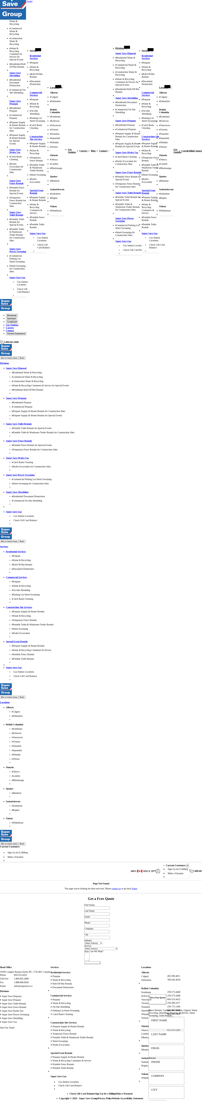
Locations (55, 87)
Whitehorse (56, 210)
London (54, 164)
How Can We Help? (93, 951)
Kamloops (55, 116)
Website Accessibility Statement (127, 1098)
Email (155, 1048)
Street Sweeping (38, 175)
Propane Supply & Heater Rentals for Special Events (37, 415)
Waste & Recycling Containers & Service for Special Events (16, 54)
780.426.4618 (173, 979)
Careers (83, 151)
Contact (103, 151)
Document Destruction (23, 569)
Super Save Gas (17, 277)
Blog (93, 151)
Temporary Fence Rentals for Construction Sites (35, 449)
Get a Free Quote (8, 339)
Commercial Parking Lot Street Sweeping (17, 259)
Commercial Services (36, 93)
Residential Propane (125, 125)
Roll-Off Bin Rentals (22, 564)
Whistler (55, 142)
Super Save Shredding (15, 74)
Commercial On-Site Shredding (27, 500)
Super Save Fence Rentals (16, 182)
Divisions (119, 48)
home (134, 888)
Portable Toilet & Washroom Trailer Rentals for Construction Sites (17, 235)
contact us (116, 888)
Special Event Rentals (36, 191)
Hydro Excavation (21, 633)
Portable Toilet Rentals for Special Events (16, 222)
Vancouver (56, 125)
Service (87, 946)
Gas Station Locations (133, 245)
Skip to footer (26, 1)
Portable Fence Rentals (23, 654)
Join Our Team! (7, 1027)
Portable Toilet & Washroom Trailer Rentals (37, 168)
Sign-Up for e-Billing (105, 1093)
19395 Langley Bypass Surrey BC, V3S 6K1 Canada (25, 972)
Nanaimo (55, 134)
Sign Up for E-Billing (18, 852)
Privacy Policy (105, 1098)
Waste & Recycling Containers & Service (32, 650)
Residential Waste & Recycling (15, 21)
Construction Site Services (36, 137)
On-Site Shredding (21, 590)
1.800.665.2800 (11, 342)
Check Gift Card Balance (135, 250)
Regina (54, 198)
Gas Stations (72, 150)
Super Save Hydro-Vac (17, 458)
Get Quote (92, 963)
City (154, 1089)
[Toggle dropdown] (187, 866)
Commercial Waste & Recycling (15, 31)
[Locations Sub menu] (61, 87)
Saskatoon (55, 193)
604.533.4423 (20, 975)
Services (34, 50)
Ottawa (54, 159)
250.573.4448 (173, 992)
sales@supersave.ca (23, 986)
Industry (88, 940)
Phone (155, 1062)
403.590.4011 (173, 976)
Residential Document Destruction (15, 83)
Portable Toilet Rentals (23, 659)
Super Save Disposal (125, 53)
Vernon (54, 147)
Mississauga (56, 168)
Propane (34, 62)
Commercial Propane (126, 129)
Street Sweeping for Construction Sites (17, 269)
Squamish (55, 138)
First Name (159, 1020)
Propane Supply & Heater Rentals (28, 611)
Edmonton (56, 101)
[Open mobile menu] (108, 150)
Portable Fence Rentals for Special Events (16, 190)
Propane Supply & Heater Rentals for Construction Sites (127, 136)
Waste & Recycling (22, 560)
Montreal (55, 181)
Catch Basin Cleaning (126, 156)
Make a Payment (15, 857)
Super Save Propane (15, 102)
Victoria (54, 129)
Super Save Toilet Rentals (16, 213)
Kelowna (55, 121)
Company (157, 1075)
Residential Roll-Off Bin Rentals (28, 389)
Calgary (54, 97)
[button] (157, 999)
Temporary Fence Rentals (25, 620)
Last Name (159, 1034)
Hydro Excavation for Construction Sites (32, 466)
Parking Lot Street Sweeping (26, 594)
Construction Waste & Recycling (15, 41)
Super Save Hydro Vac (15, 151)
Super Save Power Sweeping (17, 250)
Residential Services (35, 57)
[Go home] (6, 310)
